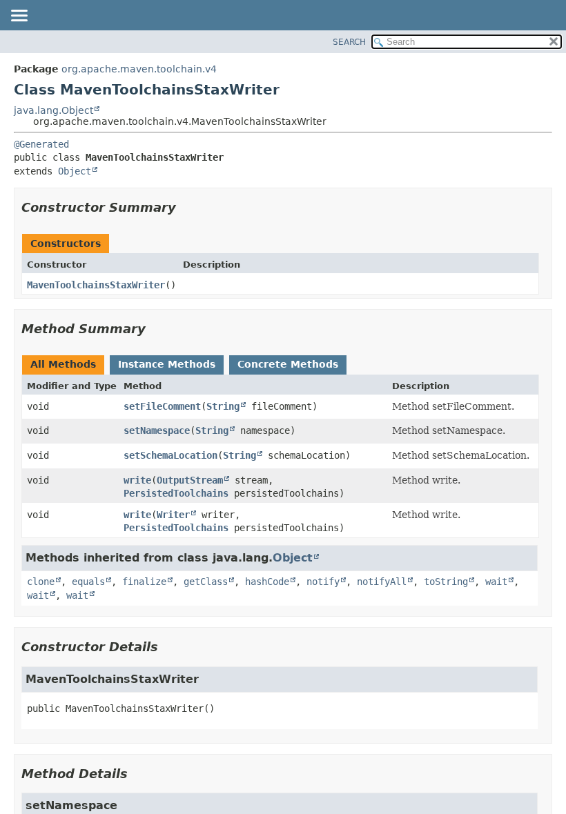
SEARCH (349, 42)
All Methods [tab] (63, 364)
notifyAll (382, 581)
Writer (173, 514)
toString (446, 581)
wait (496, 581)
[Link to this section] (185, 207)
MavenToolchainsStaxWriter (96, 284)
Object (74, 171)
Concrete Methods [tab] (287, 364)
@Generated (41, 144)
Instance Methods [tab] (166, 364)
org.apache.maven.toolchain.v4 (139, 69)
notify (323, 581)
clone (41, 581)
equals (88, 581)
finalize (144, 581)
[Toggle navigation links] (18, 16)
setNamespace (157, 430)
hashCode (267, 581)
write (137, 480)
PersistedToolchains (176, 493)
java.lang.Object (53, 110)
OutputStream (190, 480)
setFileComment (162, 406)
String (223, 406)
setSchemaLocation (170, 455)
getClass (206, 581)
